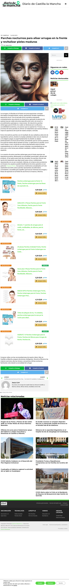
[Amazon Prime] (44, 189)
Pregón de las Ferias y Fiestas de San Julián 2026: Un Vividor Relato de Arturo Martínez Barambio (16, 423)
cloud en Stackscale (5, 529)
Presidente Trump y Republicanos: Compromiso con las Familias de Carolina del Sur (52, 462)
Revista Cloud (18, 515)
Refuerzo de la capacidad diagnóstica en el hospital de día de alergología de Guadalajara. (52, 431)
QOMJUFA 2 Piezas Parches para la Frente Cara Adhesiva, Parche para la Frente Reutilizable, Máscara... (31, 205)
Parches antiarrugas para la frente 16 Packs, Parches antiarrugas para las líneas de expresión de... (31, 183)
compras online (5, 392)
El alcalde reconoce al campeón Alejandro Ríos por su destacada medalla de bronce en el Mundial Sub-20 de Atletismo (51, 423)
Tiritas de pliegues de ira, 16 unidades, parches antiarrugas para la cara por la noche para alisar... (30, 315)
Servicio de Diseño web (55, 503)
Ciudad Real (59, 515)
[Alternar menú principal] (65, 4)
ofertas (10, 392)
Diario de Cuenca (60, 517)
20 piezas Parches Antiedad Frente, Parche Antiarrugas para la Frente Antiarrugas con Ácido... (31, 249)
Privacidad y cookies (62, 528)
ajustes (15, 585)
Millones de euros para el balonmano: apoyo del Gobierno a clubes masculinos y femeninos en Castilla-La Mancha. (16, 431)
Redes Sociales (18, 514)
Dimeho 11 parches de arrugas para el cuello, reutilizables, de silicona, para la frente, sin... (30, 227)
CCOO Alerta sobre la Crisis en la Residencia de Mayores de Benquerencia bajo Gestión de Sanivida (52, 494)
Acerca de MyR (64, 505)
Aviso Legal (45, 524)
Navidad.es (45, 515)
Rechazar (50, 583)
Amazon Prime (10, 166)
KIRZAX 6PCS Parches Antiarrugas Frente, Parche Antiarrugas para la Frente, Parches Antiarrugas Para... (31, 293)
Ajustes (61, 583)
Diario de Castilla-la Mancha (41, 3)
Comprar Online (42, 193)
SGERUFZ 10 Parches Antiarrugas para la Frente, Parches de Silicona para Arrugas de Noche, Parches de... (32, 337)
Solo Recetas (31, 514)
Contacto (65, 503)
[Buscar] (66, 55)
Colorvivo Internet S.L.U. (17, 523)
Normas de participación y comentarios (58, 524)
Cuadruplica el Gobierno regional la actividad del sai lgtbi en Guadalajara (17, 470)
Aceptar (40, 583)
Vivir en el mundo (32, 515)
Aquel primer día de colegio (53, 92)
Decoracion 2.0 (5, 514)
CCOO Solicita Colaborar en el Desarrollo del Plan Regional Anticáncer (16, 462)
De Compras (5, 35)
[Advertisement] (34, 20)
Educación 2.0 (46, 514)
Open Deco (3, 515)
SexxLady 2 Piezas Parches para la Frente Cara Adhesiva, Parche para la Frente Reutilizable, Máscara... (31, 271)
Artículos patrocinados (42, 503)
